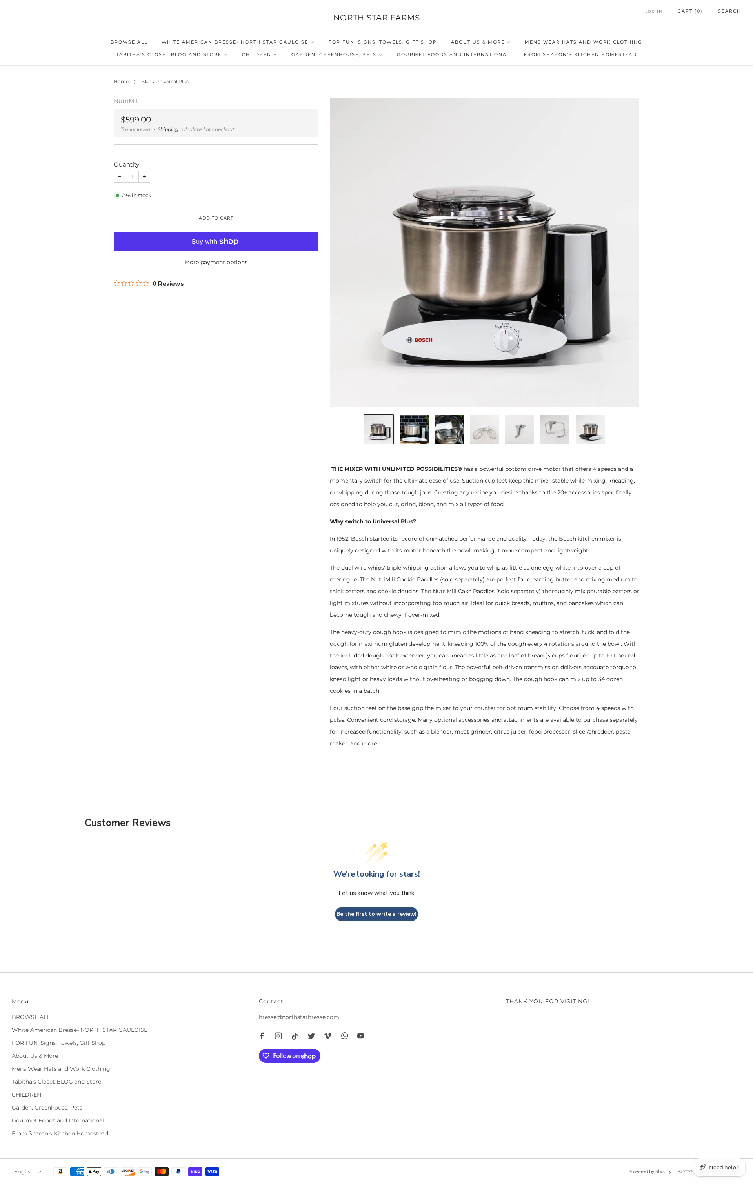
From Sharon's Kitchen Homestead (580, 54)
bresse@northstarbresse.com (299, 1017)
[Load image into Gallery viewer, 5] (520, 429)
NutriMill (126, 101)
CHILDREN (256, 54)
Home (121, 81)
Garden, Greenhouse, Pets (333, 54)
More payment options (216, 262)
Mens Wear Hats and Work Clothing (583, 42)
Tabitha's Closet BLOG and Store (169, 54)
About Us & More (478, 42)
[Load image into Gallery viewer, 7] (590, 429)
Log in (653, 11)
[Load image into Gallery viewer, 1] (379, 429)
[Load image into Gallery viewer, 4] (485, 429)
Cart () (690, 11)
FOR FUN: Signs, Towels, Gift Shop (383, 42)
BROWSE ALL (129, 42)
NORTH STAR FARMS (376, 17)
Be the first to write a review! (376, 914)
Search (729, 11)
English (24, 1172)
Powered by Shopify (649, 1171)
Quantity (126, 164)
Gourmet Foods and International (453, 54)
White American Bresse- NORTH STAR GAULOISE (235, 42)
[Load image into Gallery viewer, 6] (555, 429)
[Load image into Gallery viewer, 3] (449, 429)
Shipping (168, 129)
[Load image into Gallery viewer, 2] (414, 429)
